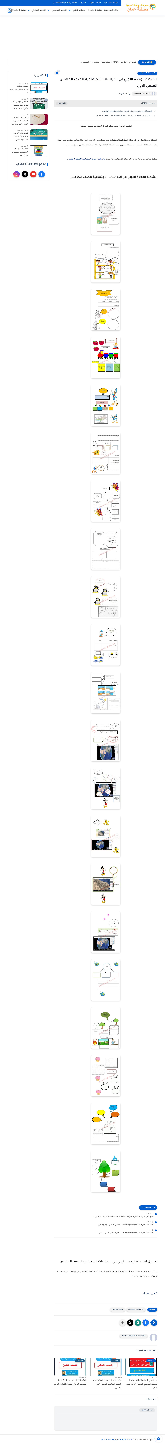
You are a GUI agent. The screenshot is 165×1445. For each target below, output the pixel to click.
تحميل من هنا (150, 1293)
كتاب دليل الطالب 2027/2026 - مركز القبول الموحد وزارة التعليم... (108, 62)
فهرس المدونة (95, 3)
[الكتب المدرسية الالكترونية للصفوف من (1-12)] (39, 150)
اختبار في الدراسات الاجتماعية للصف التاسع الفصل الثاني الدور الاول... (123, 1217)
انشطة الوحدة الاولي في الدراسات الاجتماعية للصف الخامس (127, 111)
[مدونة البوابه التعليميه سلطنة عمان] (140, 7)
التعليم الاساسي (59, 10)
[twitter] (25, 174)
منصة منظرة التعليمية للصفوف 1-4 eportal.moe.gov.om (19, 90)
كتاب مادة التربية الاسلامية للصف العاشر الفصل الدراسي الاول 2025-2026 (19, 137)
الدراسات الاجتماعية (147, 73)
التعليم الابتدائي (39, 10)
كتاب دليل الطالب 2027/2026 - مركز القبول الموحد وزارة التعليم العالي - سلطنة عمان (20, 121)
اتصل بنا (83, 3)
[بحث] (10, 11)
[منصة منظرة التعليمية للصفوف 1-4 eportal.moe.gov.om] (39, 87)
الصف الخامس (117, 1309)
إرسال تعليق (147, 1410)
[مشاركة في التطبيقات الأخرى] (122, 1322)
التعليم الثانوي (79, 10)
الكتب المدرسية (111, 10)
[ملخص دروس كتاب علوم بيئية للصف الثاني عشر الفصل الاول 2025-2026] (39, 103)
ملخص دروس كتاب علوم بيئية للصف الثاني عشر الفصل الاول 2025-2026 (19, 105)
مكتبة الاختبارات (95, 10)
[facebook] (41, 174)
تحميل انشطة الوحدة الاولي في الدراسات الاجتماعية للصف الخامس (124, 116)
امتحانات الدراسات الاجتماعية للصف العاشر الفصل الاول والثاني (125, 1225)
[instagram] (16, 174)
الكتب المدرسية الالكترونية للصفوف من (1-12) (19, 152)
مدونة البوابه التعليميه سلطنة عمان (116, 1440)
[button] (145, 1322)
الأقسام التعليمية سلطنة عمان (65, 3)
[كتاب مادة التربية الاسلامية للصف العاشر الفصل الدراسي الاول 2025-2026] (39, 134)
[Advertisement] (82, 39)
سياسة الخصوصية (111, 3)
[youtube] (33, 174)
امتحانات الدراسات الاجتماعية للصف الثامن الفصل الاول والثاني (126, 1233)
